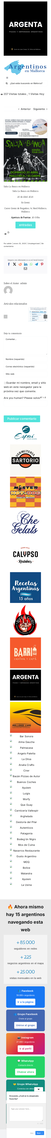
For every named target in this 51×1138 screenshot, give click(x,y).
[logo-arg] (25, 60)
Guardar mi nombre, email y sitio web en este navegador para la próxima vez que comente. (25, 387)
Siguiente (39, 109)
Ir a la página (25, 1002)
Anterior (26, 109)
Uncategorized (34, 243)
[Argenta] (25, 2)
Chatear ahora (25, 1072)
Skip (31, 1133)
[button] (5, 316)
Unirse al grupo (25, 1025)
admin (9, 243)
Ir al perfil (26, 1048)
